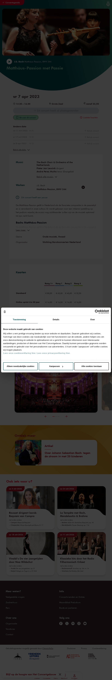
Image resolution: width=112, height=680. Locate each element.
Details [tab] (56, 319)
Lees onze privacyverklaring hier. (53, 353)
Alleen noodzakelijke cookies (20, 366)
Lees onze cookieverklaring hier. (19, 353)
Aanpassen (54, 366)
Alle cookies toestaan (91, 366)
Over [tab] (92, 319)
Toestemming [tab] (19, 319)
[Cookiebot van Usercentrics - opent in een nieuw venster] (97, 312)
